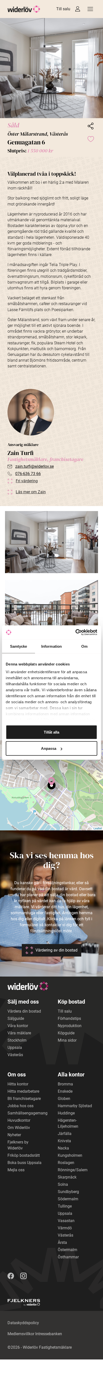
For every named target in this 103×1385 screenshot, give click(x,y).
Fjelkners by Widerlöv (18, 1145)
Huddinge (66, 1113)
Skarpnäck (67, 1177)
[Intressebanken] (77, 9)
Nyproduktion (70, 1025)
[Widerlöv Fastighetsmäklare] (24, 9)
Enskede (65, 1091)
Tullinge (65, 1206)
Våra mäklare (19, 1033)
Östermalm (67, 1249)
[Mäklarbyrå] (24, 1302)
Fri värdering (27, 481)
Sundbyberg (68, 1191)
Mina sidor (67, 1040)
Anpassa (48, 748)
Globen (64, 1098)
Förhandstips (69, 1018)
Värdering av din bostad (57, 950)
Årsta (62, 1242)
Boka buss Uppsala (25, 1162)
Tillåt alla (51, 732)
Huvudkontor (19, 1120)
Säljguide (16, 1018)
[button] (51, 68)
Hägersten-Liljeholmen (68, 1123)
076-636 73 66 (28, 473)
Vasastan (66, 1220)
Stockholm (17, 1040)
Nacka (63, 1148)
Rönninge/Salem (73, 1170)
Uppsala (15, 1047)
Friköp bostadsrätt (24, 1155)
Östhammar (68, 1257)
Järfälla (65, 1133)
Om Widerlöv (19, 1127)
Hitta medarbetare (23, 1091)
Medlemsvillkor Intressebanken (35, 1333)
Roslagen (66, 1162)
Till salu (63, 9)
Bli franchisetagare (24, 1098)
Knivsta (64, 1140)
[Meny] (90, 9)
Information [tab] (51, 646)
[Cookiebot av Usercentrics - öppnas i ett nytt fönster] (75, 632)
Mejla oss (16, 1170)
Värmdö (65, 1228)
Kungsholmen (70, 1155)
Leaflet (98, 828)
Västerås (15, 1054)
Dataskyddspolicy (23, 1322)
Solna (63, 1184)
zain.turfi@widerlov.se (34, 466)
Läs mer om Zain (31, 492)
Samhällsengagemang (28, 1113)
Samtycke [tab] (18, 646)
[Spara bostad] (91, 139)
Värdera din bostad (24, 1011)
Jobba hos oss (21, 1105)
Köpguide (66, 1033)
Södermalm (68, 1199)
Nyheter (14, 1134)
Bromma (65, 1084)
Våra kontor (18, 1025)
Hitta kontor (18, 1084)
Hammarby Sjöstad (75, 1105)
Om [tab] (84, 646)
